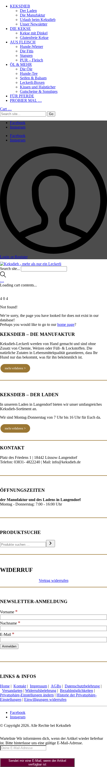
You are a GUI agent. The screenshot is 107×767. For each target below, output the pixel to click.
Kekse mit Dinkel (34, 33)
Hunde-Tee (29, 73)
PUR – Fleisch (31, 60)
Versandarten (12, 690)
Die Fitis (26, 51)
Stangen (26, 55)
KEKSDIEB (20, 6)
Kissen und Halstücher (37, 87)
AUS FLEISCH (23, 42)
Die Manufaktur (32, 15)
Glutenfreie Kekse (34, 37)
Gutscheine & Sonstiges (38, 91)
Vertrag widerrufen (53, 580)
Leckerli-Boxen (32, 82)
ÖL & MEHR (21, 64)
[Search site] (3, 276)
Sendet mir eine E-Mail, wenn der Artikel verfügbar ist (37, 762)
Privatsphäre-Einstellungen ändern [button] (27, 695)
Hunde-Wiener (31, 46)
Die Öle (26, 69)
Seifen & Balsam (33, 78)
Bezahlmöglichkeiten (76, 690)
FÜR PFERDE (22, 96)
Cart (6, 109)
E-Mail (7, 634)
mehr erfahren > (15, 368)
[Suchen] (50, 543)
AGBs (56, 686)
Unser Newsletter (33, 24)
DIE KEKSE (20, 28)
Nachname (10, 623)
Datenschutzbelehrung (82, 686)
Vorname (9, 612)
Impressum (38, 686)
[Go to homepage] (30, 264)
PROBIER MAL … (26, 100)
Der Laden (28, 10)
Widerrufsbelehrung (40, 690)
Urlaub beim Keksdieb (37, 19)
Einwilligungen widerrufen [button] (45, 699)
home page (65, 324)
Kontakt (19, 686)
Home (5, 686)
